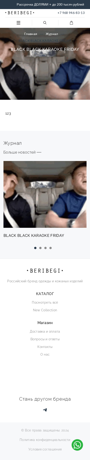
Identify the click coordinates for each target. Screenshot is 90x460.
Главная (30, 34)
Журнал (52, 34)
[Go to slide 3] (45, 248)
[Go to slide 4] (50, 248)
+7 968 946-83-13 (71, 13)
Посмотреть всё (45, 302)
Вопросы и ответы (45, 339)
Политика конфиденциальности (45, 440)
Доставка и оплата (45, 331)
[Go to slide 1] (35, 248)
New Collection (45, 310)
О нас (45, 354)
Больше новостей (19, 152)
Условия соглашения (45, 449)
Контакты (45, 347)
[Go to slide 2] (40, 248)
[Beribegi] (19, 12)
